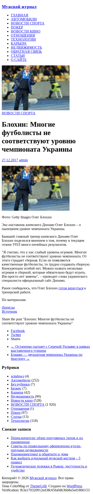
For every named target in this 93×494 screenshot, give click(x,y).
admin (23, 160)
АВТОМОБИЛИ (24, 19)
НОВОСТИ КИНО (25, 31)
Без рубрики (20, 384)
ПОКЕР (17, 27)
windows (17, 376)
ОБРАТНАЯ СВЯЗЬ (26, 51)
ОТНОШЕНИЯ (23, 35)
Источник (9, 311)
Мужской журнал (19, 6)
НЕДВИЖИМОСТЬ (26, 47)
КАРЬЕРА (19, 43)
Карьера (17, 392)
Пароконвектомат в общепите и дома (39, 454)
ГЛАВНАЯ (19, 15)
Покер (16, 412)
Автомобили (20, 380)
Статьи (16, 417)
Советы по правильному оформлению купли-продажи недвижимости (46, 448)
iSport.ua (8, 307)
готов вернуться (70, 288)
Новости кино (22, 400)
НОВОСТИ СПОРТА (27, 23)
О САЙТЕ (19, 60)
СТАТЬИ (18, 56)
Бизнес (16, 388)
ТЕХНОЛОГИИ (23, 39)
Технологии (20, 421)
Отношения (20, 408)
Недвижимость (22, 396)
